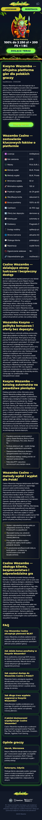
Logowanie (10, 9)
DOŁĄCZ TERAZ (21, 51)
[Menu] (37, 3)
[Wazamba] (19, 4)
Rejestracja (31, 9)
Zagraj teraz (21, 124)
